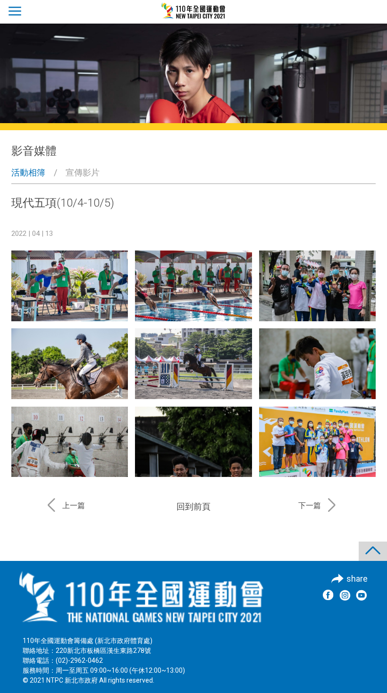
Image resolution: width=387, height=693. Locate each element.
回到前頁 (193, 506)
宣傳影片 (83, 172)
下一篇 (309, 505)
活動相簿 (28, 172)
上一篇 (73, 505)
